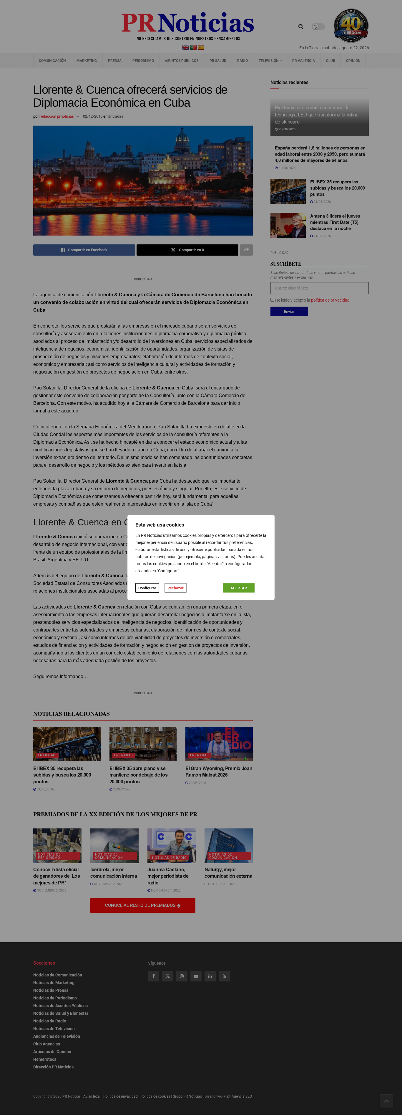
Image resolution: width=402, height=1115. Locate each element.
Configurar (147, 588)
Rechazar (175, 588)
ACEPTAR (238, 588)
